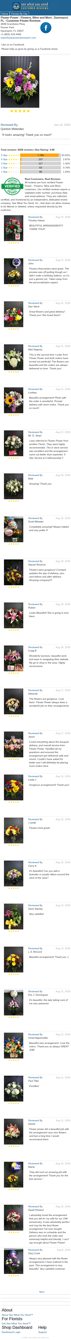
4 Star (10, 159)
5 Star (10, 155)
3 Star (10, 163)
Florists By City (19, 13)
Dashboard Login (11, 1332)
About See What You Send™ (17, 1314)
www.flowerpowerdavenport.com (18, 37)
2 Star (10, 167)
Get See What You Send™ (16, 1323)
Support (42, 1332)
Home (5, 13)
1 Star (10, 171)
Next (41, 1291)
